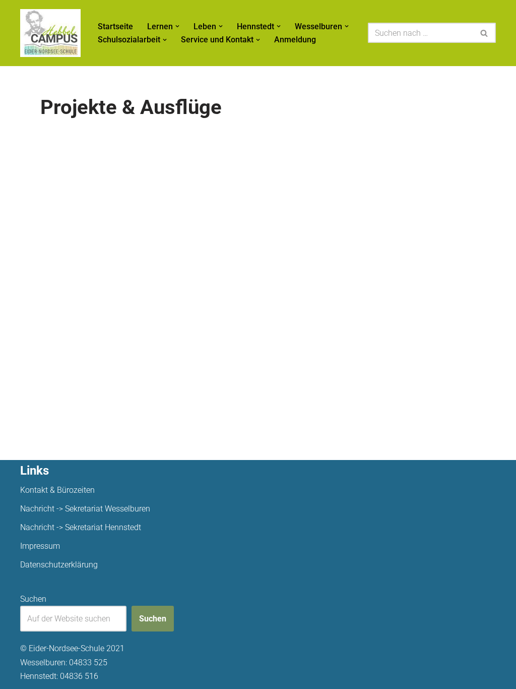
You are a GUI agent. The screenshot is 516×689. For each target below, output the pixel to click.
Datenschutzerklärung (59, 564)
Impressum (40, 546)
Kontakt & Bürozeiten (57, 490)
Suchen (33, 599)
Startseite (115, 26)
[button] (177, 26)
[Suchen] (484, 33)
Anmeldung (295, 39)
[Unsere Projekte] (50, 33)
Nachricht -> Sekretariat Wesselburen (85, 508)
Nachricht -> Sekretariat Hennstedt (80, 527)
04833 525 (88, 662)
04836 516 (79, 676)
